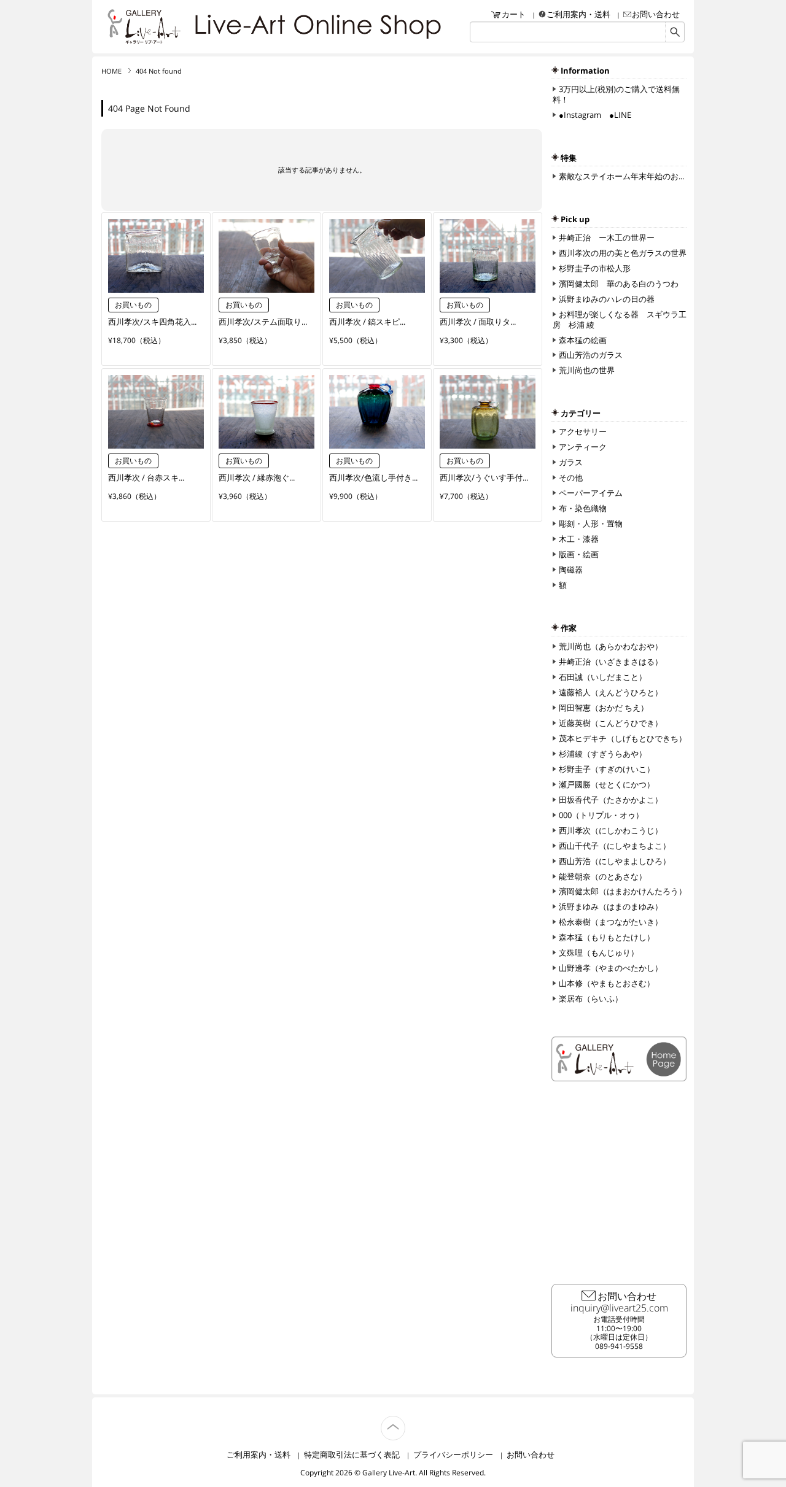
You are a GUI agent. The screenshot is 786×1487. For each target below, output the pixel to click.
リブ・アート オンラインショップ (144, 26)
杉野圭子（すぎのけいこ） (607, 768)
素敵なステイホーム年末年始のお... (621, 176)
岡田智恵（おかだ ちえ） (603, 707)
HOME (111, 71)
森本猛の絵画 (583, 340)
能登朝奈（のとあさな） (603, 876)
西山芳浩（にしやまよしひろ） (615, 861)
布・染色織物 (583, 508)
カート (514, 14)
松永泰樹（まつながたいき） (611, 921)
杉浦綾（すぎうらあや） (603, 753)
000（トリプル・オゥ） (601, 815)
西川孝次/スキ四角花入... (152, 321)
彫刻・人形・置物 (591, 523)
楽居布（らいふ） (591, 998)
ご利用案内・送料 (578, 14)
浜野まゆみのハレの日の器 (607, 298)
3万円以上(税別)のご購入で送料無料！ (616, 94)
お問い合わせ (656, 14)
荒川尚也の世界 (587, 370)
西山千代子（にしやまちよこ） (615, 845)
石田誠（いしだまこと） (603, 676)
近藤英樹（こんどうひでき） (611, 722)
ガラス (571, 462)
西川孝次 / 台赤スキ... (146, 477)
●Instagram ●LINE (595, 114)
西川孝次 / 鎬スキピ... (367, 321)
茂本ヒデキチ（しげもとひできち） (623, 738)
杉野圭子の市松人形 (595, 268)
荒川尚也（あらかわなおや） (611, 646)
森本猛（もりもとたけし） (607, 937)
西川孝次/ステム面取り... (263, 321)
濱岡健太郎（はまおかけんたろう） (623, 891)
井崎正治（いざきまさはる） (611, 661)
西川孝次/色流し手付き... (373, 477)
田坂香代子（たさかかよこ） (611, 799)
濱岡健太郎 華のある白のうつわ (619, 283)
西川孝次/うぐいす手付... (484, 477)
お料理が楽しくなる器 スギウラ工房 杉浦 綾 (620, 319)
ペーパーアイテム (591, 492)
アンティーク (583, 446)
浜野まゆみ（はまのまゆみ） (611, 906)
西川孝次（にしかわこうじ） (611, 830)
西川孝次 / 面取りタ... (478, 321)
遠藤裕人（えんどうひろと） (611, 692)
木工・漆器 (579, 538)
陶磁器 (571, 569)
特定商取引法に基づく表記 (352, 1454)
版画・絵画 (579, 554)
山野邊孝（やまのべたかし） (611, 967)
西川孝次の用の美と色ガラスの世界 (623, 252)
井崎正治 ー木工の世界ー (607, 237)
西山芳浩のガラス (591, 354)
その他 (571, 477)
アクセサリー (583, 431)
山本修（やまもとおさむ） (607, 983)
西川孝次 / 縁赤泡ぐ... (257, 477)
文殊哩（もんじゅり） (599, 952)
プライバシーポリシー (453, 1454)
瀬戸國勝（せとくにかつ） (607, 784)
